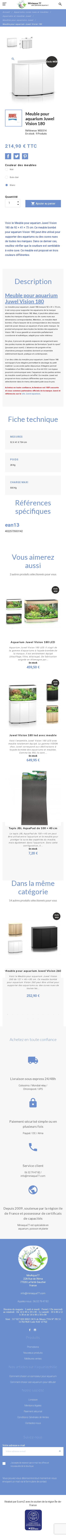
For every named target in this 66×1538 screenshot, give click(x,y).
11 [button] (58, 1014)
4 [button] (23, 1014)
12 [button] (28, 1019)
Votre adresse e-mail (14, 1445)
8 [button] (43, 1014)
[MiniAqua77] (33, 4)
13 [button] (33, 1019)
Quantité (11, 196)
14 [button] (38, 1019)
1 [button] (7, 1014)
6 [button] (33, 1014)
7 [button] (38, 1014)
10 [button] (53, 1014)
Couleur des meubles (21, 165)
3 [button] (17, 1014)
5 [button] (28, 1014)
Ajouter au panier (43, 204)
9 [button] (48, 1014)
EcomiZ (21, 1501)
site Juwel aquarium (31, 394)
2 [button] (12, 1014)
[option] (12, 42)
